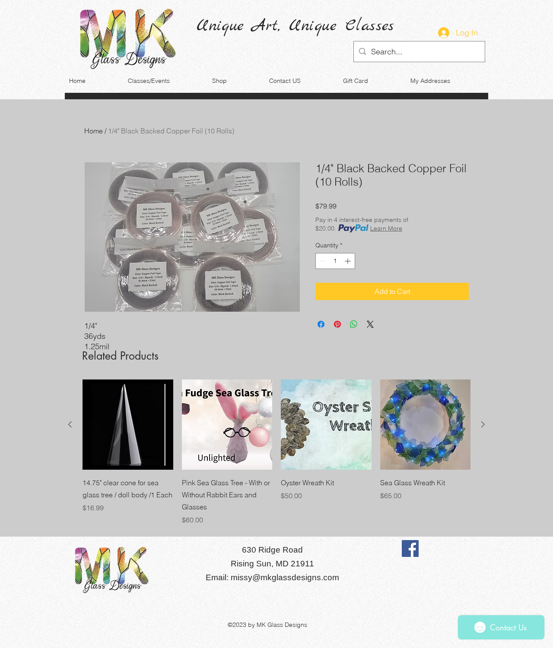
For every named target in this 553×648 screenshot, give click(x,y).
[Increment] (348, 261)
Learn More (386, 228)
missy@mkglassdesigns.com (285, 577)
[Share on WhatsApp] (354, 324)
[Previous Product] (70, 424)
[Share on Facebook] (321, 324)
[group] (276, 452)
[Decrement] (322, 261)
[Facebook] (410, 548)
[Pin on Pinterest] (337, 324)
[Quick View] (128, 424)
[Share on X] (370, 324)
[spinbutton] (335, 261)
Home (93, 130)
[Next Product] (483, 424)
